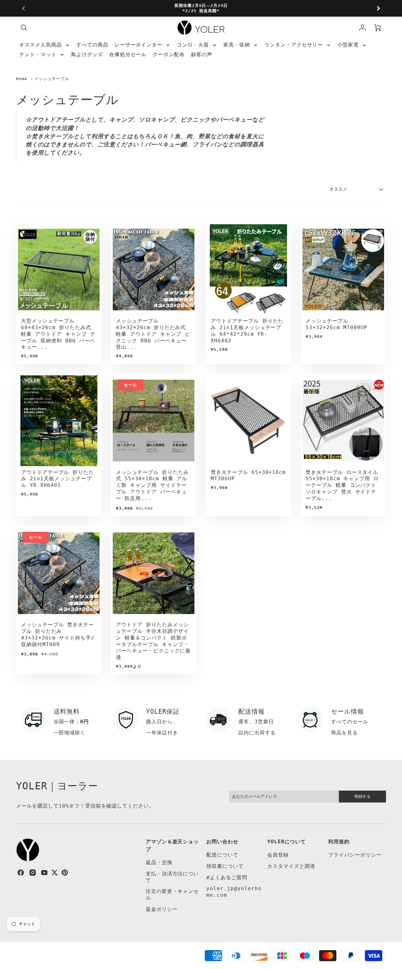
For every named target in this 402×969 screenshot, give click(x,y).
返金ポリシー (162, 909)
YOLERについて (286, 842)
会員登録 (278, 855)
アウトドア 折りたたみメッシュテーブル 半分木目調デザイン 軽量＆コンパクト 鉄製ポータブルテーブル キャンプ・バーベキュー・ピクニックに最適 (153, 641)
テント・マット (38, 54)
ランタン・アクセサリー (293, 45)
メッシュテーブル (51, 78)
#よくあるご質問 (226, 877)
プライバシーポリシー (355, 855)
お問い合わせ (222, 842)
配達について (222, 855)
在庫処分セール (128, 54)
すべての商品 (92, 45)
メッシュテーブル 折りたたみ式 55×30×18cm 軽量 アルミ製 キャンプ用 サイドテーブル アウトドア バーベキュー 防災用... (152, 485)
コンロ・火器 (193, 45)
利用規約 (339, 842)
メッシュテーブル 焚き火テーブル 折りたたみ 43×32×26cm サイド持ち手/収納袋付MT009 (57, 634)
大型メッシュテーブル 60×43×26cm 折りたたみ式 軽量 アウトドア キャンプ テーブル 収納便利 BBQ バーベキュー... (58, 334)
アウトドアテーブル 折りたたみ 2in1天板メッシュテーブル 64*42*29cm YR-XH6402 (247, 330)
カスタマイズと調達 (291, 866)
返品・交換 (159, 862)
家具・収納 (236, 45)
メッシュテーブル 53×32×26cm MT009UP (336, 324)
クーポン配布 (169, 54)
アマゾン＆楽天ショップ (172, 845)
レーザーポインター (139, 45)
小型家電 (348, 45)
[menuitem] (44, 45)
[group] (201, 8)
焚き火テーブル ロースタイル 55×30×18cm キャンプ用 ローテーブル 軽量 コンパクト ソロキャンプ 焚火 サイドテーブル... (342, 485)
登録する (362, 796)
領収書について (225, 866)
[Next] (378, 8)
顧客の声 (201, 54)
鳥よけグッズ (87, 54)
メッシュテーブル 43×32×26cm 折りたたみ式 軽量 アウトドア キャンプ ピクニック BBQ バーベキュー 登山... (153, 334)
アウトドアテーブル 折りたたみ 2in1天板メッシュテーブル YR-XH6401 (57, 478)
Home (21, 78)
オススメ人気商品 (40, 45)
